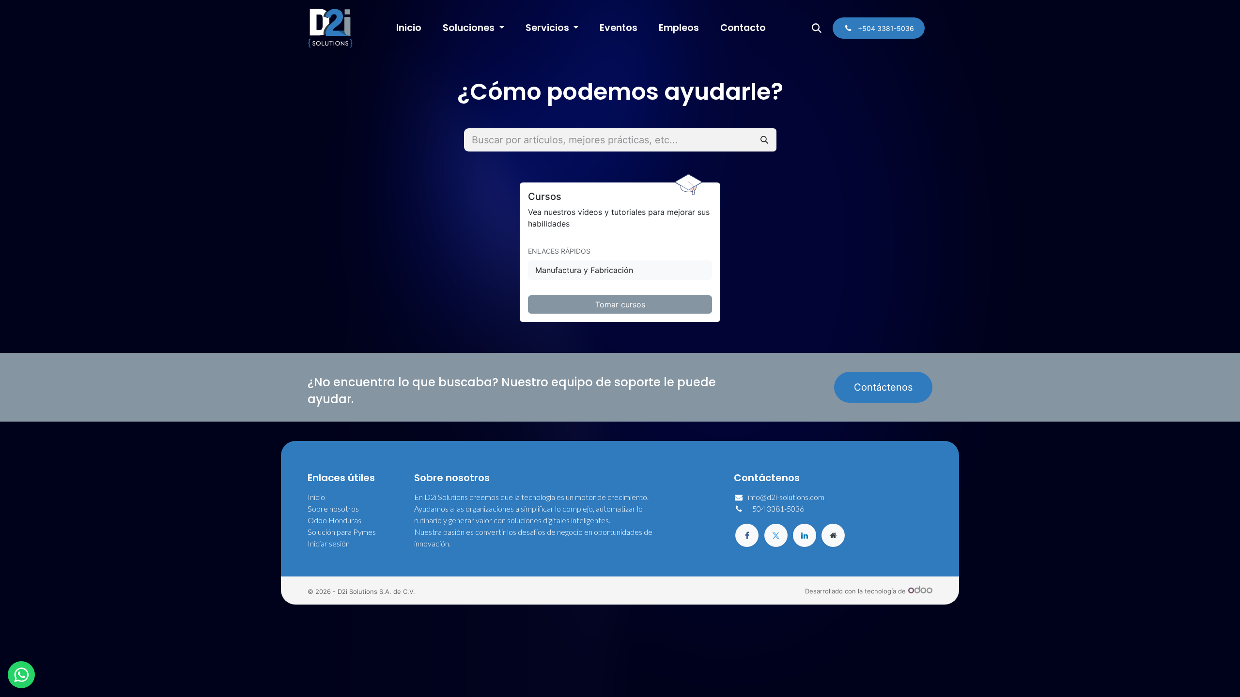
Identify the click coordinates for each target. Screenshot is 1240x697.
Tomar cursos (620, 304)
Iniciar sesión (329, 543)
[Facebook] (747, 535)
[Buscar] (764, 140)
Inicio (316, 496)
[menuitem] (409, 28)
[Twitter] (776, 535)
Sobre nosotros (333, 508)
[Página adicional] (833, 535)
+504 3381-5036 (776, 508)
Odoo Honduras (334, 520)
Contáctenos (883, 387)
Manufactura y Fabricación (584, 270)
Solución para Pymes (342, 531)
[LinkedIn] (804, 535)
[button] (817, 28)
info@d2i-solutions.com (786, 496)
